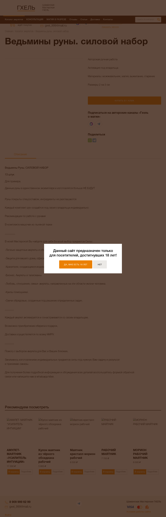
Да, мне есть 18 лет (75, 265)
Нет (100, 265)
